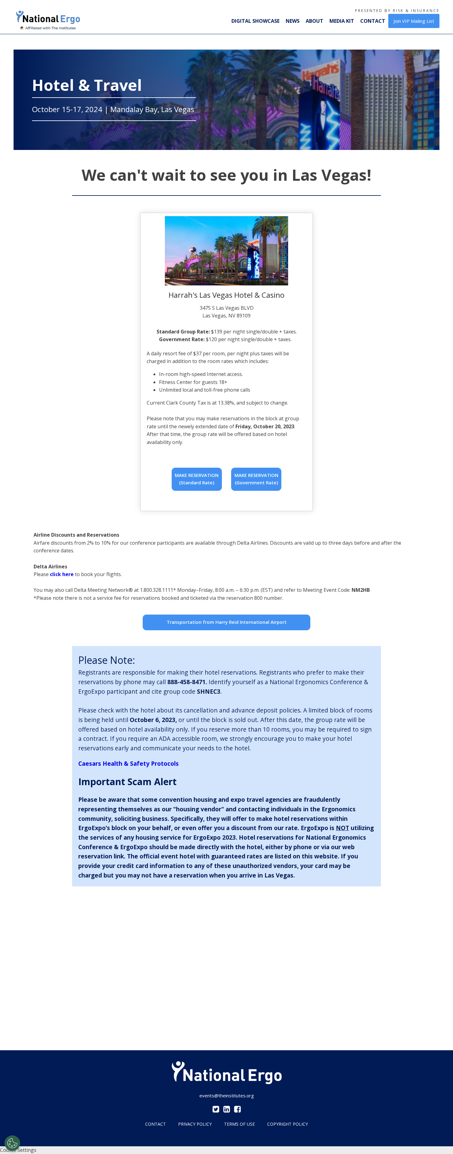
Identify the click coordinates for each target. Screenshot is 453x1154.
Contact (372, 21)
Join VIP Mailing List (414, 21)
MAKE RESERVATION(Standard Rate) (196, 479)
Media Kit (341, 21)
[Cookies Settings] (12, 1143)
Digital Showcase (255, 21)
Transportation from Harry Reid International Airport (227, 622)
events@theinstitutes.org (226, 1095)
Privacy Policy (195, 1124)
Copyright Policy (287, 1124)
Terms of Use (239, 1124)
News (293, 21)
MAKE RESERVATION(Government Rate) (256, 479)
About (314, 21)
